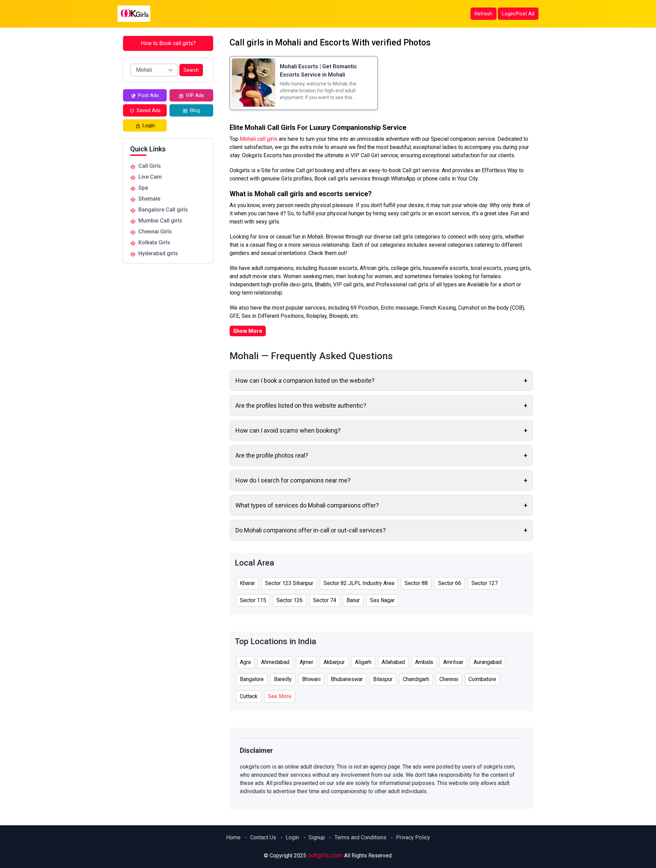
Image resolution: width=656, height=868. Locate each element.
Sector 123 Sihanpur (289, 583)
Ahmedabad (275, 662)
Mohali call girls (259, 139)
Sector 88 (416, 583)
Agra (245, 662)
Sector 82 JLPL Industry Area (359, 583)
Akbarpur (334, 662)
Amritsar (453, 662)
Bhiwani (311, 679)
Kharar (247, 583)
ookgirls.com (325, 855)
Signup (317, 837)
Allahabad (393, 662)
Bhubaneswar (347, 679)
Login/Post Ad (518, 14)
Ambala (424, 662)
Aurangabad (488, 662)
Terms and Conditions (360, 837)
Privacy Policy (413, 837)
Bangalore (252, 679)
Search (191, 70)
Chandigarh (416, 679)
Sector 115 (253, 600)
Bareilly (283, 679)
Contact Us (263, 837)
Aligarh (363, 662)
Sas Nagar (382, 600)
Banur (353, 600)
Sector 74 (324, 600)
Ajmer (306, 662)
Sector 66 (449, 583)
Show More (247, 331)
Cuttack (249, 696)
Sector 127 (485, 583)
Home (233, 837)
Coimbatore (482, 679)
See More (279, 696)
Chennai (448, 679)
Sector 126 (289, 600)
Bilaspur (383, 679)
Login (292, 837)
